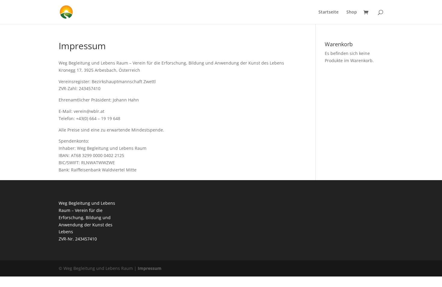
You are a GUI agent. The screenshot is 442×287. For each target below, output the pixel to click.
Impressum (149, 268)
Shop (351, 12)
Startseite (328, 12)
